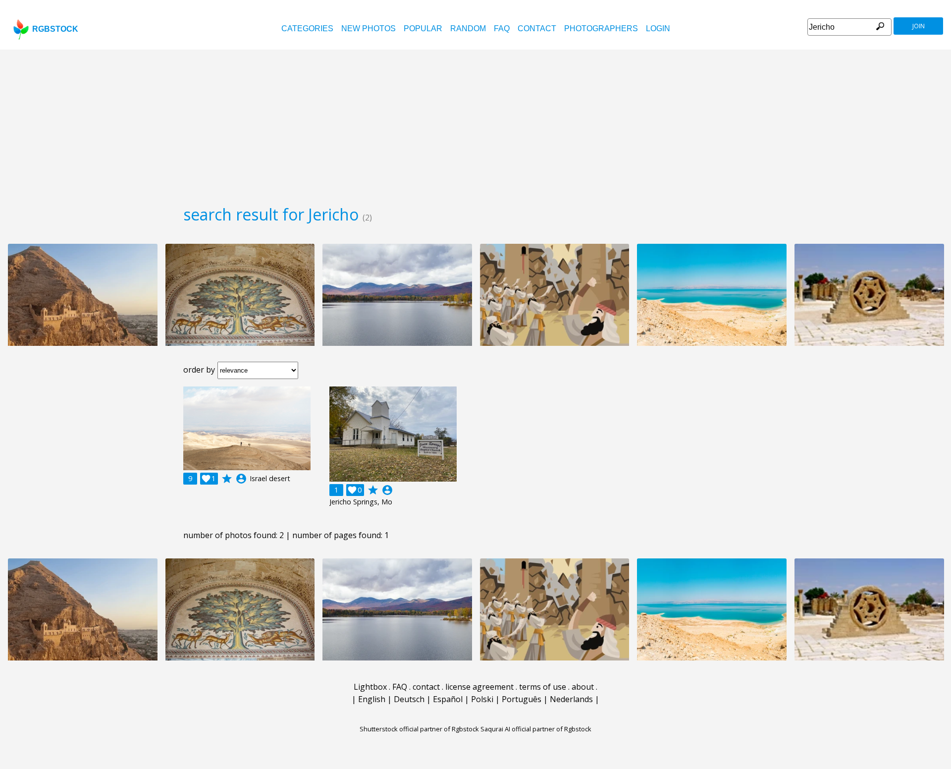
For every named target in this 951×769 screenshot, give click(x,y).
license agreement (479, 686)
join (918, 26)
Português (521, 699)
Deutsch (409, 699)
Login (658, 28)
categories (307, 28)
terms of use (542, 686)
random (468, 28)
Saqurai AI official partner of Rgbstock (535, 728)
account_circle (241, 479)
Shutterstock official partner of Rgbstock (419, 728)
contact (537, 28)
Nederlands (571, 699)
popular (423, 28)
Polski (482, 699)
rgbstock (55, 29)
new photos (368, 28)
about (583, 686)
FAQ (502, 28)
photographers (601, 28)
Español (448, 699)
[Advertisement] (475, 124)
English (371, 699)
